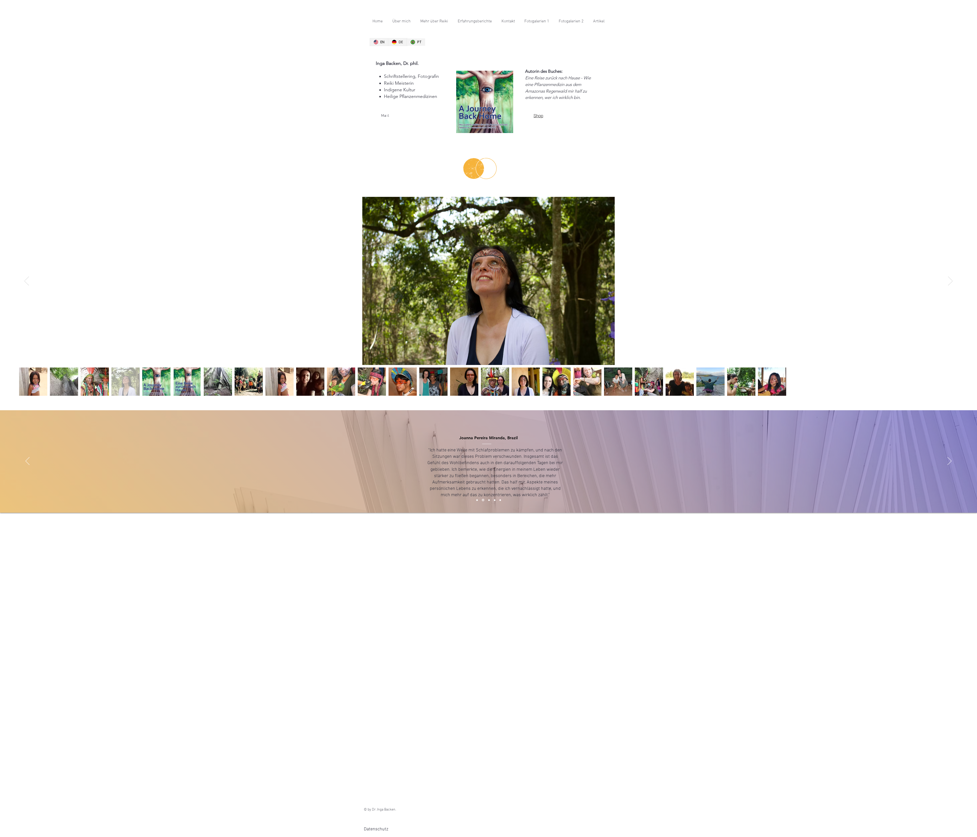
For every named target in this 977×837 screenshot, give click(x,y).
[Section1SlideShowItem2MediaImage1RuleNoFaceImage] (483, 500)
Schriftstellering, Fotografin (411, 76)
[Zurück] (27, 461)
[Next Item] (950, 281)
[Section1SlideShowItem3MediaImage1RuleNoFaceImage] (489, 500)
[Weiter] (949, 461)
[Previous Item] (27, 281)
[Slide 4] (494, 500)
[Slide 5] (500, 500)
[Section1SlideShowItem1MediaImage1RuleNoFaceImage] (477, 500)
